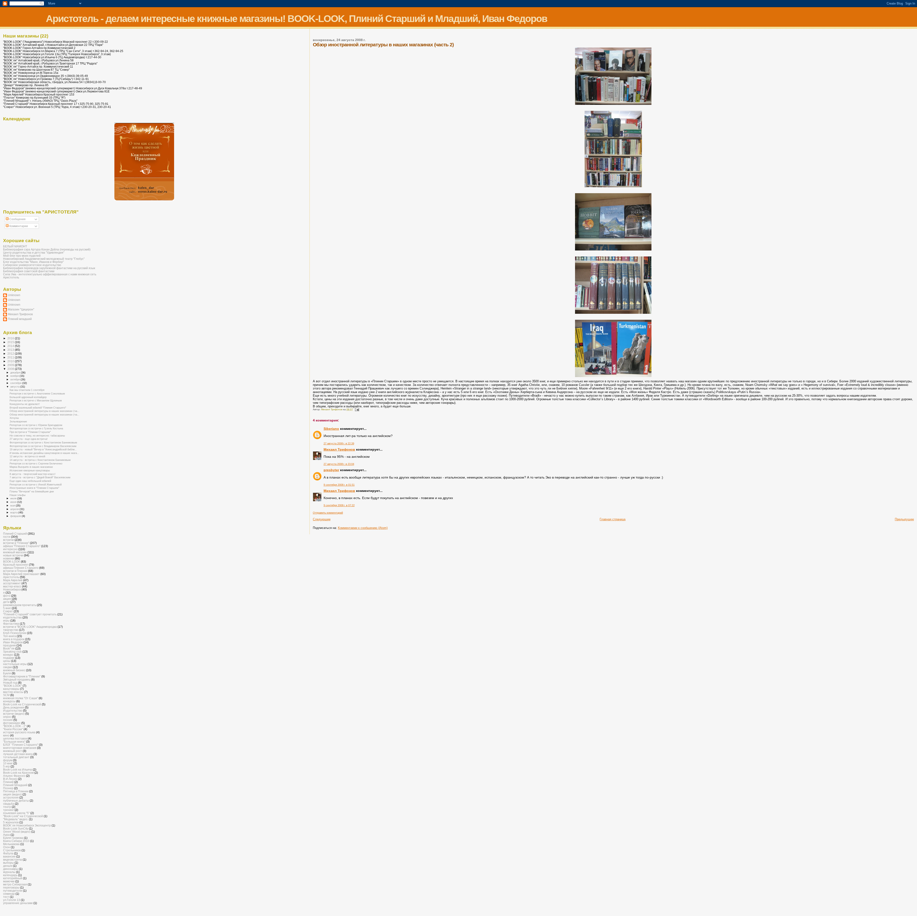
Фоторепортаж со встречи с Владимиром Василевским (43, 446)
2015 (11, 342)
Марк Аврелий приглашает (21, 573)
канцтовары (11, 688)
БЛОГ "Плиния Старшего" (20, 744)
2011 (11, 357)
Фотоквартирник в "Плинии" (22, 676)
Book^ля (9, 648)
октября (15, 379)
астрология (11, 797)
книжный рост (12, 750)
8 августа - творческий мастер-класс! (32, 474)
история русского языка (19, 732)
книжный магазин (15, 552)
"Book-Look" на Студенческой (23, 816)
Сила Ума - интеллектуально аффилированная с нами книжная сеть (49, 274)
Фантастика (11, 623)
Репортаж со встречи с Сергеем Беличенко (36, 463)
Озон (6, 847)
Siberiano (331, 429)
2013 (11, 349)
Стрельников (12, 850)
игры (6, 620)
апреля (15, 509)
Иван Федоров (13, 642)
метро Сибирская (15, 884)
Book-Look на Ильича (17, 769)
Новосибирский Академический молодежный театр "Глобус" (44, 258)
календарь (10, 875)
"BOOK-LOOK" (12, 685)
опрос (7, 716)
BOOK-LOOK (11, 561)
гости (6, 536)
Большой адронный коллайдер (28, 397)
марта (14, 512)
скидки (7, 667)
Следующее (322, 519)
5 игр (6, 766)
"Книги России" (13, 729)
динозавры (10, 868)
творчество (10, 629)
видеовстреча (12, 859)
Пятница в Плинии (15, 791)
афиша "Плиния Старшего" (21, 546)
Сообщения (17, 219)
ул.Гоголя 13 (11, 899)
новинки (8, 558)
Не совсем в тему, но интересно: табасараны (37, 435)
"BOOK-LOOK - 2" (14, 726)
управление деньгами (18, 903)
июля (13, 498)
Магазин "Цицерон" (21, 309)
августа (15, 386)
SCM (6, 695)
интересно (10, 549)
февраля (16, 516)
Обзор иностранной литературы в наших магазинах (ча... (44, 411)
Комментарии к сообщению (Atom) (363, 528)
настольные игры (15, 664)
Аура (6, 834)
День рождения (13, 707)
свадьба (8, 803)
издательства (12, 617)
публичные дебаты (16, 800)
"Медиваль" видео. (15, 819)
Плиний (8, 781)
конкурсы (9, 701)
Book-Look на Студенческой (22, 704)
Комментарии (18, 226)
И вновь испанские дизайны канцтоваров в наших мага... (44, 453)
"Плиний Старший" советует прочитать (30, 614)
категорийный (12, 878)
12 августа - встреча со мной (27, 456)
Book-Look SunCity (15, 828)
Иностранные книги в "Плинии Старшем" (34, 487)
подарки (8, 657)
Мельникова (11, 844)
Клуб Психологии (14, 632)
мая (13, 505)
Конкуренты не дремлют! (25, 404)
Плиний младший (20, 318)
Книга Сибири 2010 (16, 840)
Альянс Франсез (14, 775)
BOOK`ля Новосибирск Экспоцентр (27, 825)
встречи (8, 539)
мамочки (9, 881)
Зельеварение (18, 421)
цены (6, 660)
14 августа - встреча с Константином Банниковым (40, 459)
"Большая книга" (14, 741)
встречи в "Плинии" (16, 542)
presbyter (331, 470)
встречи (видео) (14, 713)
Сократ (8, 611)
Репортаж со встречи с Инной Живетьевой (36, 484)
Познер (8, 788)
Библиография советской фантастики (28, 271)
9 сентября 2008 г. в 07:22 (339, 505)
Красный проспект (15, 564)
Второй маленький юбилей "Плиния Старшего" (38, 407)
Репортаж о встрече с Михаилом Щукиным (36, 400)
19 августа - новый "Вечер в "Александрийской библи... (43, 449)
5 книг (7, 608)
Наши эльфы (18, 495)
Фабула (8, 853)
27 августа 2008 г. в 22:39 (339, 443)
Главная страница (612, 519)
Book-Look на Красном (18, 772)
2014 (11, 345)
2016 (11, 338)
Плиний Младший (15, 785)
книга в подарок (13, 639)
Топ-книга (9, 636)
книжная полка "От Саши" (20, 698)
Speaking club (12, 651)
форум (7, 760)
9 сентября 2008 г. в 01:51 (339, 484)
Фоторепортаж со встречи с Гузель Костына (36, 428)
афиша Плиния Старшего (20, 567)
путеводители (12, 890)
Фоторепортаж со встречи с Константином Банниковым (43, 442)
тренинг (8, 809)
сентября (16, 383)
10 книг (8, 763)
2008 (11, 368)
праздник (9, 645)
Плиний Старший (15, 533)
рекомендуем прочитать (19, 605)
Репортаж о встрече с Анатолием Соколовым (37, 393)
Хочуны (14, 417)
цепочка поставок (15, 738)
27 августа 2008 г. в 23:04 (339, 464)
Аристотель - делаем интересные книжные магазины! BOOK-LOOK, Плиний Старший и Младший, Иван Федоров (296, 18)
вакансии (9, 856)
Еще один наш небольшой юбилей (30, 480)
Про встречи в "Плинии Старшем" (30, 432)
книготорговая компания (19, 747)
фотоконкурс (12, 722)
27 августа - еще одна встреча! (29, 438)
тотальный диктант (16, 757)
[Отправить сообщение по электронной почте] (357, 409)
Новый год (10, 682)
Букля (7, 673)
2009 (11, 365)
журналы (9, 871)
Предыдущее (904, 519)
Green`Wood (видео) (17, 831)
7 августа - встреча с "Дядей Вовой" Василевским (40, 477)
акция (7, 598)
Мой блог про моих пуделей (22, 255)
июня (13, 502)
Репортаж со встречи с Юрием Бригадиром (36, 425)
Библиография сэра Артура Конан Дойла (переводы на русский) (47, 249)
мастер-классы (13, 691)
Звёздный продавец (16, 679)
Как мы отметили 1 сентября (27, 390)
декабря (15, 372)
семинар (9, 893)
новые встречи (13, 555)
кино (6, 735)
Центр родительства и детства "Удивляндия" (33, 252)
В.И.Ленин (10, 778)
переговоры (11, 887)
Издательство (12, 710)
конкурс (8, 654)
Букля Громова (13, 837)
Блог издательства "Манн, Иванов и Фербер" (33, 261)
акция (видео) (12, 794)
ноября (15, 375)
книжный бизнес (14, 670)
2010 (11, 361)
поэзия (8, 719)
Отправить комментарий (328, 512)
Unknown (14, 295)
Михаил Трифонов (339, 449)
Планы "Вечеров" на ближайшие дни (32, 491)
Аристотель (11, 277)
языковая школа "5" (16, 813)
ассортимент (12, 583)
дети (6, 601)
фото (6, 595)
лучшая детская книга (18, 754)
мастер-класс (12, 586)
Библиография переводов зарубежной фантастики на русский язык (49, 268)
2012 (11, 353)
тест (6, 896)
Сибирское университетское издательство (32, 264)
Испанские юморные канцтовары (30, 470)
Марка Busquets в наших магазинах (31, 466)
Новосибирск (12, 589)
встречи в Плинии (15, 570)
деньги (7, 865)
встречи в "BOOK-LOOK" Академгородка (30, 626)
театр (7, 806)
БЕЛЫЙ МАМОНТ (15, 246)
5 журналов (11, 822)
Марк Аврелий (12, 580)
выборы (8, 862)
